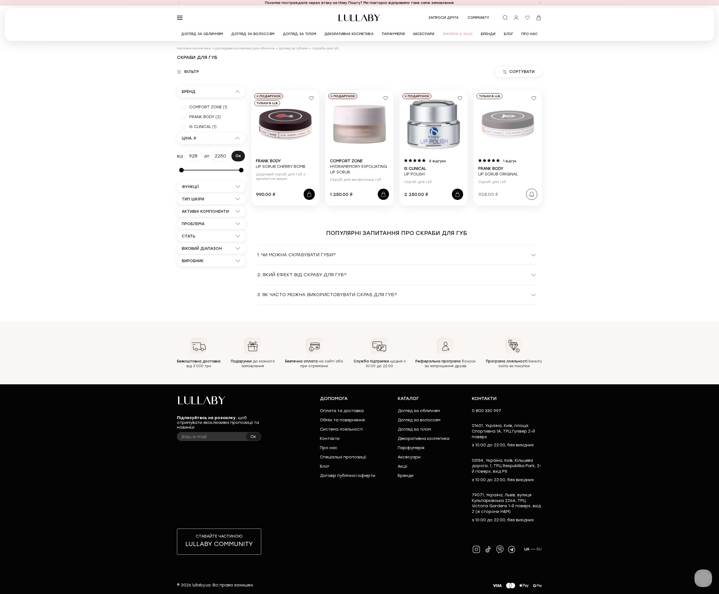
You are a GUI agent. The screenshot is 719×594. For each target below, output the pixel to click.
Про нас (328, 448)
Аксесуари (409, 457)
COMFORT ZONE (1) (208, 107)
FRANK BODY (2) (205, 117)
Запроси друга (443, 18)
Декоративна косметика (423, 438)
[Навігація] (178, 3)
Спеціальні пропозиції (343, 457)
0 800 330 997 (486, 410)
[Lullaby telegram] (511, 549)
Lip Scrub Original (498, 171)
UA (527, 549)
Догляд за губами (293, 48)
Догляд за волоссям (419, 420)
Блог (324, 466)
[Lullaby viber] (499, 549)
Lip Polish (415, 171)
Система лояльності (341, 429)
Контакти (330, 438)
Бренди (405, 475)
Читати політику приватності (380, 585)
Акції (402, 466)
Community (478, 18)
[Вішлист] (527, 17)
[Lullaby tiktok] (488, 549)
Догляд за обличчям (419, 410)
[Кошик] (538, 17)
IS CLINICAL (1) (203, 126)
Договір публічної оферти (347, 475)
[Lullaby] (359, 17)
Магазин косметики (194, 48)
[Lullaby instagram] (476, 549)
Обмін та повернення (342, 420)
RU (539, 549)
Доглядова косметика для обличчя (244, 48)
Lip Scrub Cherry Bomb (280, 164)
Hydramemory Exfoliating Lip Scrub (358, 166)
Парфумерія (411, 448)
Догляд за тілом (414, 429)
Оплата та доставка (342, 410)
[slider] (181, 170)
